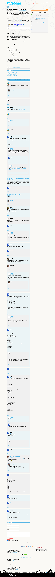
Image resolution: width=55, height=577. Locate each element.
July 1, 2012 (11, 137)
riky (10, 502)
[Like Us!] (22, 546)
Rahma (11, 250)
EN (46, 2)
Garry (14, 10)
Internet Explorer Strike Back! (12, 563)
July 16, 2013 (11, 219)
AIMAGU (11, 200)
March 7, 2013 (8, 195)
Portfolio (41, 3)
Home (22, 550)
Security (31, 557)
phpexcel (15, 67)
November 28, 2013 (12, 274)
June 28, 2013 (11, 208)
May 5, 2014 (11, 317)
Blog (44, 3)
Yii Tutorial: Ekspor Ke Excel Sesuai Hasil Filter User (13, 73)
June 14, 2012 (11, 108)
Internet (27, 556)
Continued (13, 552)
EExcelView (18, 18)
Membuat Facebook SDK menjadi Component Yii (12, 75)
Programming (20, 10)
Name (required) (9, 524)
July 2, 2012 (11, 149)
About (30, 3)
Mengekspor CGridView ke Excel (14, 194)
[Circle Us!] (26, 546)
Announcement (23, 556)
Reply (8, 95)
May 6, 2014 (11, 377)
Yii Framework (25, 10)
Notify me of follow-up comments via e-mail (13, 540)
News (22, 557)
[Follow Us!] (24, 546)
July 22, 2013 (11, 233)
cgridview (11, 67)
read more (16, 552)
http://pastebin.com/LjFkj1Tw (21, 109)
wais (11, 474)
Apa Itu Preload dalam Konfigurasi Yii (11, 74)
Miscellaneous (30, 556)
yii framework (18, 67)
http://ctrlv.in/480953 (21, 458)
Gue (11, 424)
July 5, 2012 (12, 166)
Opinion (24, 557)
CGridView (21, 20)
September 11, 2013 (12, 259)
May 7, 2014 (11, 418)
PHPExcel (8, 14)
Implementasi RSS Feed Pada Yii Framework (12, 72)
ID (47, 2)
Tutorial (23, 10)
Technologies (37, 3)
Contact (46, 3)
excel (13, 67)
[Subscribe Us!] (32, 546)
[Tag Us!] (30, 546)
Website (8, 529)
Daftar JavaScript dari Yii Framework (11, 76)
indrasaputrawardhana (15, 456)
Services (33, 3)
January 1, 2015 (11, 457)
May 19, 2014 (11, 433)
